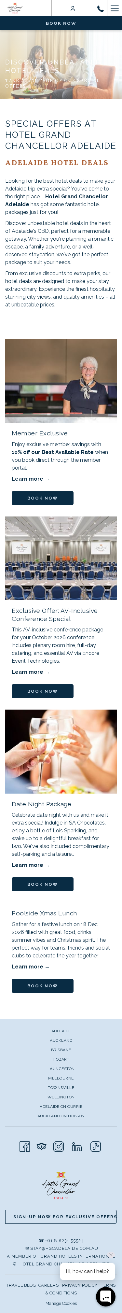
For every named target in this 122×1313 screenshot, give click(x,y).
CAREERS (48, 1285)
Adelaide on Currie (61, 1106)
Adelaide (61, 1031)
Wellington (61, 1097)
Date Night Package (41, 804)
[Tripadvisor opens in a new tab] (41, 1146)
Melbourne (61, 1078)
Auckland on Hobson (61, 1116)
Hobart (61, 1059)
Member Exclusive (40, 433)
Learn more (28, 479)
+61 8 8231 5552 (63, 1240)
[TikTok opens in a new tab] (95, 1146)
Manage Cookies (61, 1303)
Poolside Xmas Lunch (44, 913)
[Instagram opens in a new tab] (58, 1146)
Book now (61, 23)
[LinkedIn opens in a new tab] (77, 1146)
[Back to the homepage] (15, 8)
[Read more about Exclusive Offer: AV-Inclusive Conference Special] (61, 558)
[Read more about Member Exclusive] (61, 381)
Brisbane (61, 1050)
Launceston (61, 1068)
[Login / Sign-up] (72, 8)
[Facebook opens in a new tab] (25, 1146)
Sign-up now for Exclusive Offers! (65, 1216)
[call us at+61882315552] (100, 8)
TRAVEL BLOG (21, 1285)
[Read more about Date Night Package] (61, 751)
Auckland (61, 1040)
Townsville (61, 1087)
